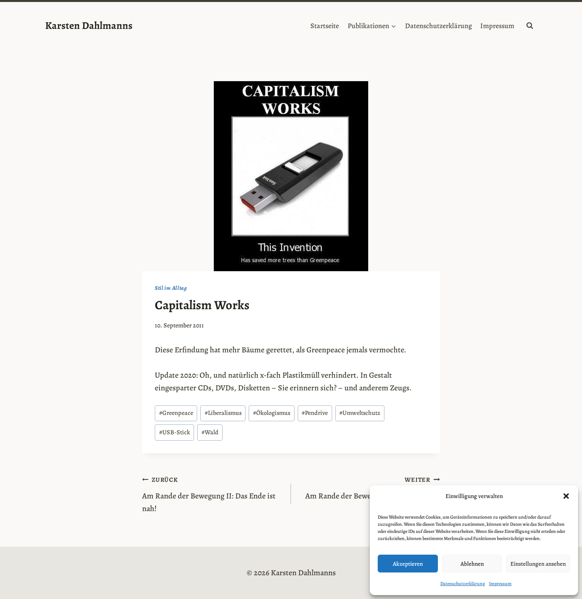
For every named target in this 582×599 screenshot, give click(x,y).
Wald (210, 432)
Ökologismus (271, 413)
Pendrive (315, 413)
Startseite (324, 25)
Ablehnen (472, 564)
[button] (566, 496)
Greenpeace (176, 413)
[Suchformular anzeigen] (530, 26)
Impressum (500, 583)
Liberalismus (223, 413)
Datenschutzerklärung (462, 583)
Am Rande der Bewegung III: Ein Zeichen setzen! (372, 494)
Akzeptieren (408, 564)
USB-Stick (174, 432)
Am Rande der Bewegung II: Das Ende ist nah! (209, 494)
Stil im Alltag (171, 288)
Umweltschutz (359, 413)
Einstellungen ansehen (538, 564)
